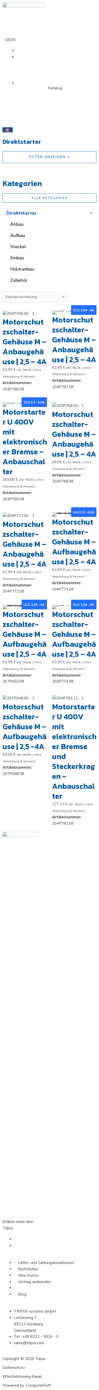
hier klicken (23, 1228)
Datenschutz (14, 1367)
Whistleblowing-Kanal (22, 1376)
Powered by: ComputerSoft (27, 1385)
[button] (49, 103)
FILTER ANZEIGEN (47, 157)
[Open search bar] (49, 108)
